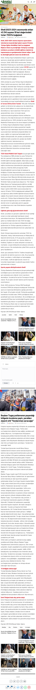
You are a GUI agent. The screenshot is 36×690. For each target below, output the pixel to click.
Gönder (6, 383)
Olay (10, 627)
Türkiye (21, 314)
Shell (15, 314)
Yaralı (21, 627)
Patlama (15, 627)
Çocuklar (4, 314)
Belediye (4, 627)
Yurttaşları (27, 627)
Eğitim (10, 314)
